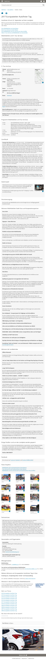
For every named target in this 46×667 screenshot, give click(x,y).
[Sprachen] (44, 1)
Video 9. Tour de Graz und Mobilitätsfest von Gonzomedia (14, 32)
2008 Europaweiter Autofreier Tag (9, 607)
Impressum (24, 658)
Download (9, 95)
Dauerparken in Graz (8, 628)
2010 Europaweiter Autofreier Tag (9, 603)
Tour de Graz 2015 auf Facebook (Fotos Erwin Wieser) (14, 469)
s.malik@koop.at (15, 564)
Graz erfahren (10, 9)
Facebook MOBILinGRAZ (27, 460)
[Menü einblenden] (2, 1)
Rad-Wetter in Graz (7, 623)
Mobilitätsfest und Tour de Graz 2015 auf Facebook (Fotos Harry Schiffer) (18, 470)
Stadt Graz (7, 1)
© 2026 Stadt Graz (16, 658)
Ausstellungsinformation (7, 344)
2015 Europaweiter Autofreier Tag (9, 595)
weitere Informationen (30, 578)
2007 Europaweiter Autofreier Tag (9, 609)
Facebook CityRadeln (15, 460)
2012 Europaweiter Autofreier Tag (9, 600)
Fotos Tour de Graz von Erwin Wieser (9, 30)
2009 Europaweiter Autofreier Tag (9, 605)
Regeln (4, 106)
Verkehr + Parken (18, 9)
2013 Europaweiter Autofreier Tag (9, 598)
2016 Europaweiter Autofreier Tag (9, 593)
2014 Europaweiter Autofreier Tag (9, 596)
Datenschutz (31, 658)
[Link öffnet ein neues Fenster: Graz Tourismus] (41, 1)
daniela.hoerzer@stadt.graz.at (12, 552)
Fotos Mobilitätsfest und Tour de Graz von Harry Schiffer (14, 31)
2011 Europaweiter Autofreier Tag (9, 602)
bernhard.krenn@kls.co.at (31, 569)
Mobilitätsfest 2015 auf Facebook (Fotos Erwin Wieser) (14, 467)
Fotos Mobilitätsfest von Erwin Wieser (9, 28)
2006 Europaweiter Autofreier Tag (9, 610)
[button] (43, 82)
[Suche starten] (43, 5)
